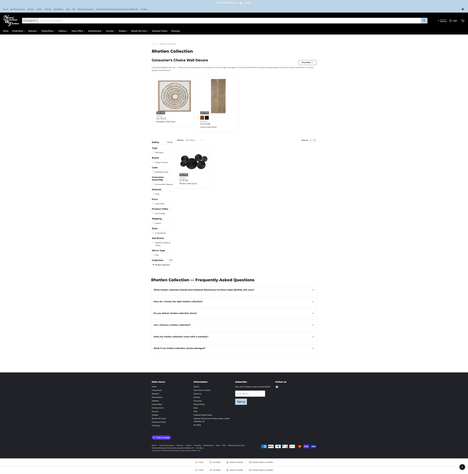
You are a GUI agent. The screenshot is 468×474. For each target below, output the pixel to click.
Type (154, 148)
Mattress (62, 31)
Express (158, 223)
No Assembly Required (164, 184)
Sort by (180, 140)
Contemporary (160, 233)
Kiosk (68, 9)
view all (169, 142)
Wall (157, 255)
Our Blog (144, 9)
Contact (39, 9)
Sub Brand (158, 238)
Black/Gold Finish (161, 172)
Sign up (241, 401)
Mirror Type (158, 250)
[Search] (424, 20)
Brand (155, 157)
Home (5, 31)
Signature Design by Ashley (163, 244)
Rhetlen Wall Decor (188, 183)
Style (154, 228)
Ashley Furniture (161, 162)
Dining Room (48, 31)
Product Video (160, 209)
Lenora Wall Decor (208, 127)
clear (170, 260)
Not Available (160, 213)
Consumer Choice (159, 31)
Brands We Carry (139, 31)
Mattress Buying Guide (86, 9)
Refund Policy (58, 9)
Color (155, 167)
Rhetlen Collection (162, 265)
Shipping (157, 218)
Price (155, 199)
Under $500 (159, 204)
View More (306, 62)
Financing (47, 9)
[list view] (314, 140)
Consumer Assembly (158, 178)
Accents (110, 31)
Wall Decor (159, 152)
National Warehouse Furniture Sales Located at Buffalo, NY (117, 9)
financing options (173, 330)
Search (5, 9)
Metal (157, 194)
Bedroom (32, 31)
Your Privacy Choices (17, 9)
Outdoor (123, 31)
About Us (30, 9)
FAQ (73, 9)
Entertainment (95, 31)
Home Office (77, 31)
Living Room (18, 31)
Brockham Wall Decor (166, 121)
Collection (157, 260)
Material (156, 189)
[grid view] (311, 140)
